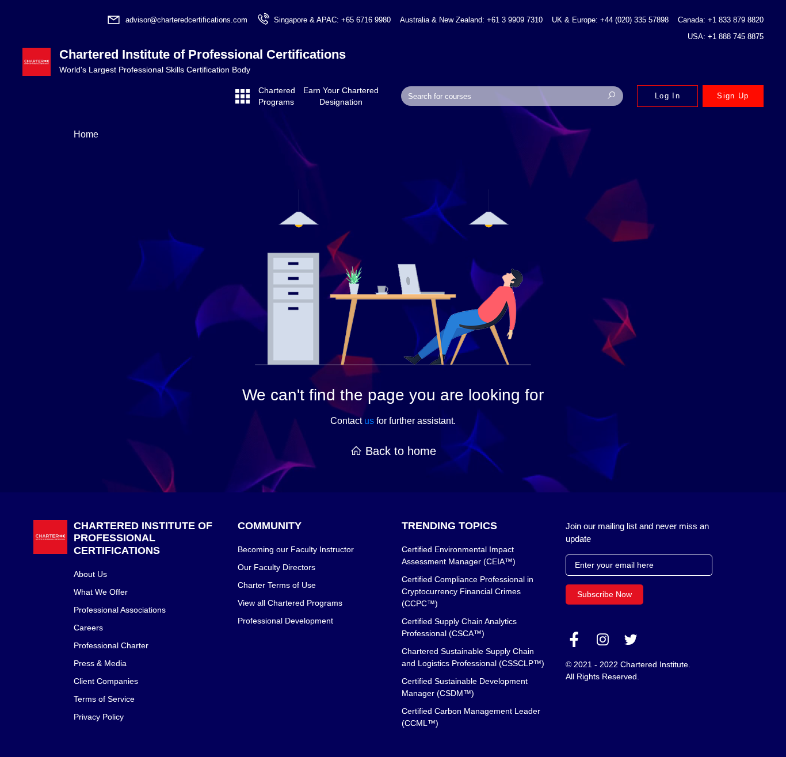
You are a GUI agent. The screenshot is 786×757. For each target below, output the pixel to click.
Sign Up (733, 95)
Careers (88, 627)
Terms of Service (104, 699)
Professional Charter (111, 645)
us (369, 421)
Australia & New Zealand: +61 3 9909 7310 (471, 20)
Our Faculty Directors (276, 567)
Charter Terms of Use (277, 585)
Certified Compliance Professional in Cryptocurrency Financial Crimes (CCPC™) (467, 591)
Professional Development (285, 620)
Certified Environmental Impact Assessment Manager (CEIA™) (459, 555)
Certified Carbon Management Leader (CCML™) (471, 717)
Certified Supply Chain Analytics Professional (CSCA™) (459, 627)
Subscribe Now (604, 594)
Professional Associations (120, 609)
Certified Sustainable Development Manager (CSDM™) (465, 687)
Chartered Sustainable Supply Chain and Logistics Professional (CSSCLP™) (473, 657)
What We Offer (101, 592)
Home (86, 134)
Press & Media (100, 663)
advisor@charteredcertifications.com (186, 20)
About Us (90, 574)
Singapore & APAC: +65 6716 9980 (332, 20)
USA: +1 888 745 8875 (726, 36)
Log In (667, 95)
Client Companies (106, 681)
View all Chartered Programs (290, 602)
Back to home (399, 451)
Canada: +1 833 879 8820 (721, 20)
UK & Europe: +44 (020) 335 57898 (610, 20)
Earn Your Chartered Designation (341, 96)
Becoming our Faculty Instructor (296, 549)
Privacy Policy (99, 716)
